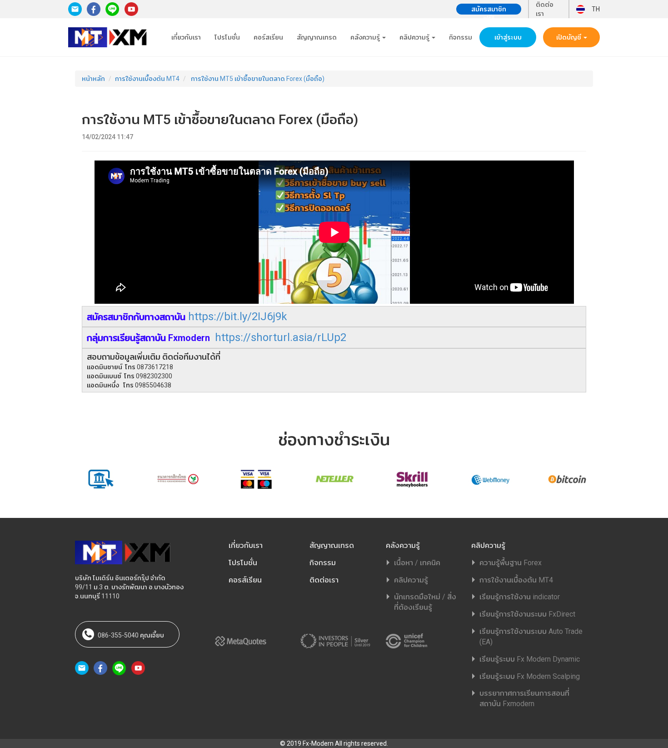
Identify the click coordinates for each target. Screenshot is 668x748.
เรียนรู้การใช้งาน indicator (519, 596)
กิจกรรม (460, 37)
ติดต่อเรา (544, 9)
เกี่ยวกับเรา (186, 37)
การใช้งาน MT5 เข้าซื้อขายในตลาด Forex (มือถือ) (256, 78)
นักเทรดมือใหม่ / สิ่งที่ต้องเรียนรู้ (425, 602)
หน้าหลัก (93, 78)
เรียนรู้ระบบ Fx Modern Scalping (529, 676)
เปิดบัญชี (569, 37)
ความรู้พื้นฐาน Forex (510, 562)
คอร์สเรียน (268, 37)
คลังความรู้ (365, 37)
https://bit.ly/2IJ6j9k (237, 316)
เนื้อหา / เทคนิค (417, 562)
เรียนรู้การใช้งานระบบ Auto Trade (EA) (531, 636)
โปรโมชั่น (227, 37)
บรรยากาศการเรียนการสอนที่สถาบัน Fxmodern (524, 698)
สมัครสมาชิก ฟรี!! (488, 10)
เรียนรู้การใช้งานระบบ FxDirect (527, 614)
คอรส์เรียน (245, 580)
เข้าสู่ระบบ (508, 37)
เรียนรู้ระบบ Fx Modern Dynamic (529, 659)
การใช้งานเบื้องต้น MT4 (147, 78)
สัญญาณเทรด (317, 37)
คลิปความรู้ (415, 37)
